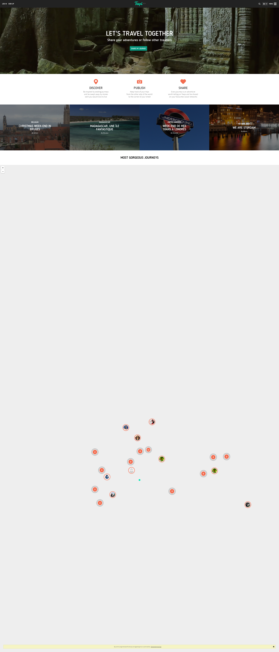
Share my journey (138, 49)
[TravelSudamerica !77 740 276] (107, 477)
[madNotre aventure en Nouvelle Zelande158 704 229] (248, 504)
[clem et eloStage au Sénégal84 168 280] (131, 470)
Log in (4, 4)
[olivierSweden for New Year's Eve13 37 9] (152, 422)
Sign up (11, 4)
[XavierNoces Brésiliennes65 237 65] (112, 494)
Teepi (139, 4)
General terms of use (156, 647)
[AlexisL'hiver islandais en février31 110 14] (126, 427)
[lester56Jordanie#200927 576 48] (161, 459)
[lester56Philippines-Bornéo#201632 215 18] (214, 471)
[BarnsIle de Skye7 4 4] (137, 438)
